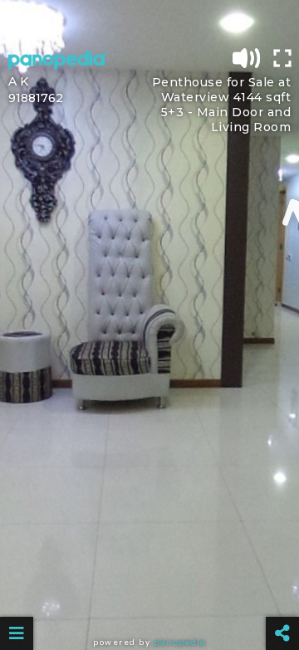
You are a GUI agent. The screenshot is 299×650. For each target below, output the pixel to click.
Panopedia (180, 642)
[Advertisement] (149, 21)
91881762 (35, 97)
